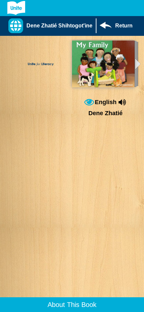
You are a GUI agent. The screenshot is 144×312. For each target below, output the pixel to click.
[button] (52, 25)
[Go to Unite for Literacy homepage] (16, 8)
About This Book (72, 304)
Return (124, 25)
